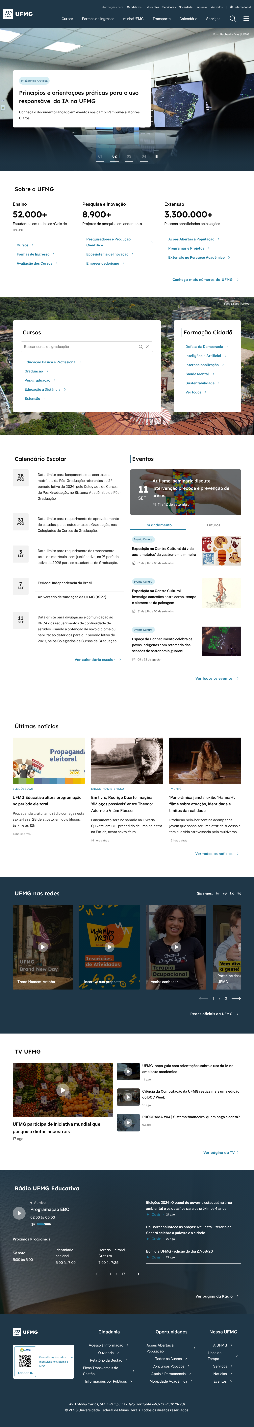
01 (100, 156)
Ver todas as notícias (214, 853)
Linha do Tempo (214, 1356)
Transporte (162, 19)
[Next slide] (236, 998)
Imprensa (202, 7)
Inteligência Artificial (203, 356)
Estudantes (152, 7)
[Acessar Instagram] (218, 893)
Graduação (34, 371)
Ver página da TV (219, 1152)
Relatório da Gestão (106, 1360)
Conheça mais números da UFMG (202, 279)
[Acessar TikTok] (225, 893)
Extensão (32, 398)
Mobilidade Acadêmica (168, 1381)
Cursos (67, 19)
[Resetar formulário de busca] (147, 346)
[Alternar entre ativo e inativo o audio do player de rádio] (32, 1224)
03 (129, 156)
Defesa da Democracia (204, 347)
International (243, 7)
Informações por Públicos (106, 1381)
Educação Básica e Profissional (51, 362)
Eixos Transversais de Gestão (100, 1371)
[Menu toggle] (246, 18)
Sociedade (185, 7)
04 (144, 156)
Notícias (220, 1374)
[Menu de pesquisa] (233, 18)
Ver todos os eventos (214, 678)
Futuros (213, 525)
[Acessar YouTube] (232, 893)
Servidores (169, 7)
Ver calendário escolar (95, 659)
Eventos (220, 1381)
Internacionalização (202, 365)
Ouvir (156, 1214)
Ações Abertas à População (160, 1348)
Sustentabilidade (200, 383)
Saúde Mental (197, 374)
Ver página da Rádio (214, 1296)
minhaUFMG (133, 19)
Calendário (188, 19)
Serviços (213, 19)
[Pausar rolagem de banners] (156, 156)
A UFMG (220, 1345)
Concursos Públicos (168, 1366)
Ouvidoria (106, 1353)
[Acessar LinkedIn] (239, 893)
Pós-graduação (37, 380)
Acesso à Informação (106, 1345)
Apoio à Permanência (168, 1374)
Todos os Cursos (168, 1359)
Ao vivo (40, 1202)
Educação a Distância (43, 389)
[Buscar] (141, 346)
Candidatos (134, 7)
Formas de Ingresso (98, 19)
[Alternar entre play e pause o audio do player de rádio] (19, 1213)
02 (114, 156)
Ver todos (217, 7)
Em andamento (158, 525)
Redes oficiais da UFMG (211, 1014)
